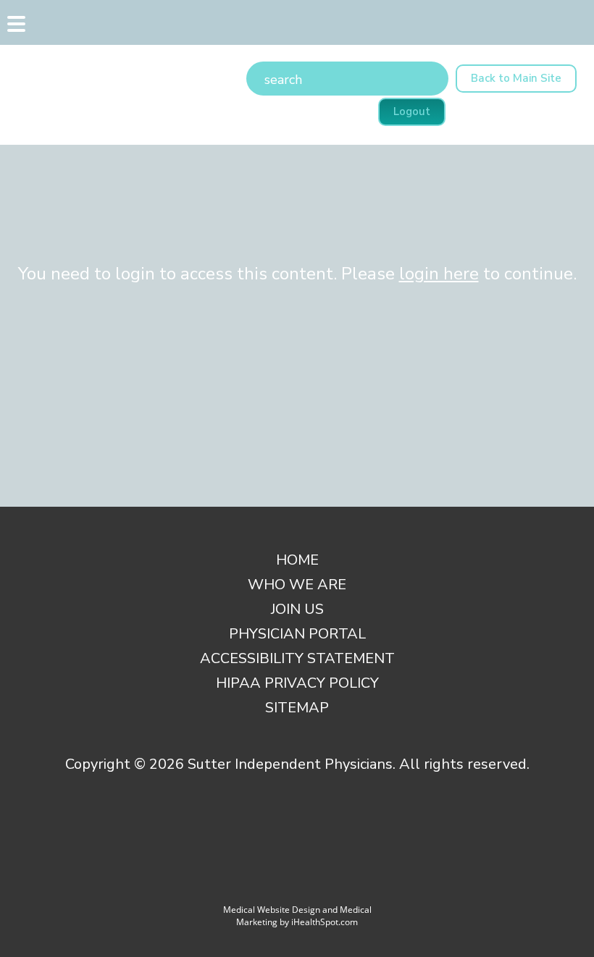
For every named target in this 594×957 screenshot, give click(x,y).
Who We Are (297, 584)
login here (439, 273)
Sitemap (297, 707)
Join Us (297, 609)
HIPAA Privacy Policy (297, 683)
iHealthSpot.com (324, 922)
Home (297, 560)
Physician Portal (297, 634)
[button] (14, 27)
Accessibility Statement (297, 658)
